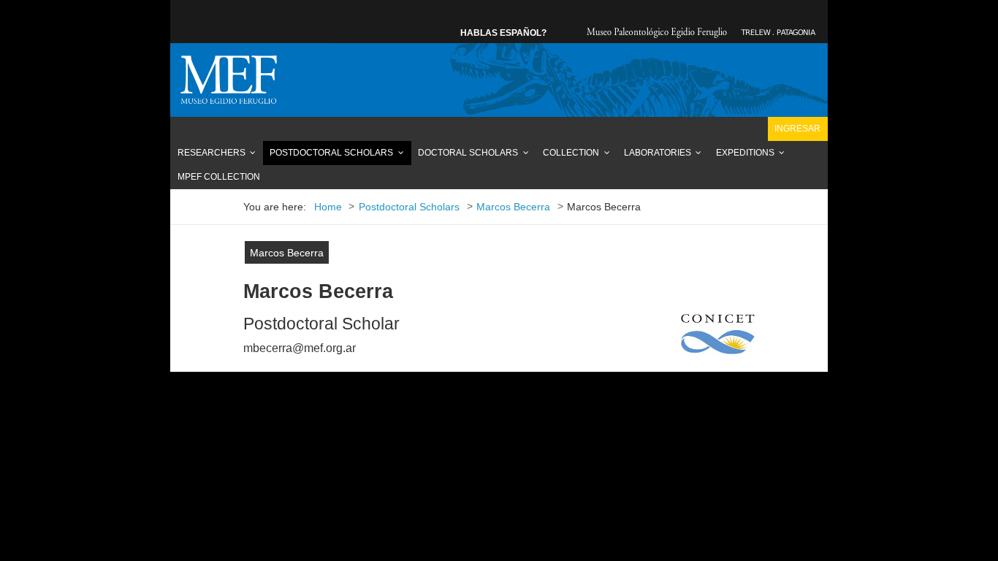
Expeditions (745, 153)
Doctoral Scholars (468, 153)
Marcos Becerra (287, 253)
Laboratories (657, 153)
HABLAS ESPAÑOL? (503, 33)
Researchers (211, 153)
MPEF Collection (219, 177)
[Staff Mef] (229, 79)
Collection (571, 153)
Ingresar (797, 128)
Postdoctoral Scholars (331, 153)
